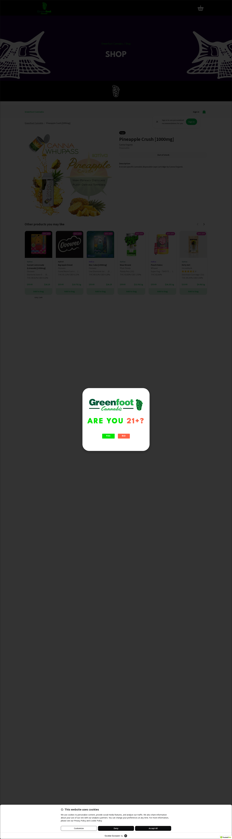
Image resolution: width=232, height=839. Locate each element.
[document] (116, 419)
